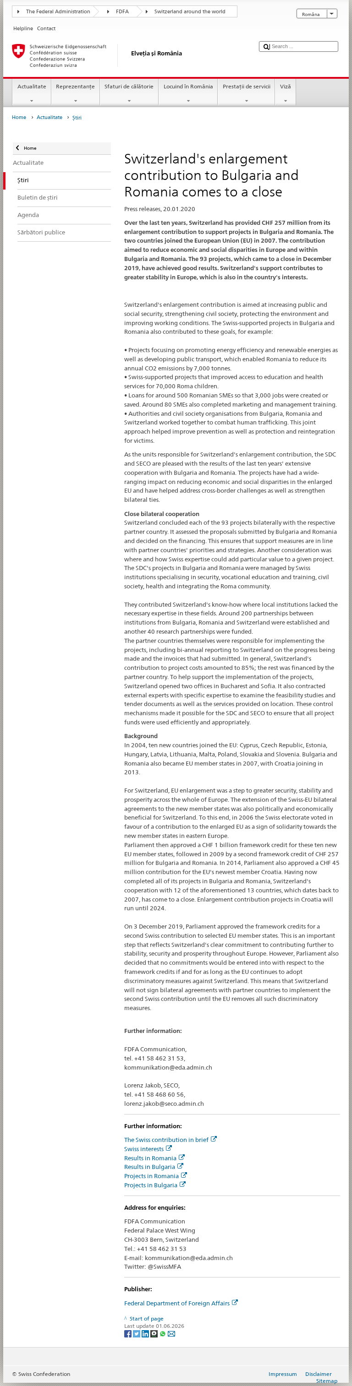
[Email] (171, 1333)
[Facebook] (128, 1333)
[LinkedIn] (146, 1333)
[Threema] (154, 1333)
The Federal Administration (58, 12)
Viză (285, 86)
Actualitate (31, 86)
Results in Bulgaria (149, 1166)
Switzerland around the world (190, 12)
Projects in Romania (151, 1175)
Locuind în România (188, 86)
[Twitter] (137, 1333)
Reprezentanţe (75, 86)
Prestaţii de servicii (246, 86)
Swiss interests (144, 1148)
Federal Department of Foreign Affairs (177, 1303)
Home (19, 117)
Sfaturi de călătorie (129, 86)
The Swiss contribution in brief (166, 1139)
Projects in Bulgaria (150, 1185)
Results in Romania (150, 1158)
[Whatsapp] (163, 1333)
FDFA (122, 12)
